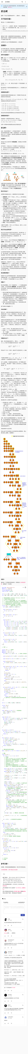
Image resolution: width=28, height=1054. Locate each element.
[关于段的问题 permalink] (10, 19)
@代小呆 (18, 877)
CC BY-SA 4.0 (17, 891)
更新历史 (5, 886)
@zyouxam (18, 879)
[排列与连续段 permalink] (9, 55)
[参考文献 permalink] (7, 864)
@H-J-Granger (6, 880)
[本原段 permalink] (5, 139)
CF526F (13, 987)
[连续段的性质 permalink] (9, 115)
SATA (24, 891)
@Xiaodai (22, 877)
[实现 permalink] (4, 579)
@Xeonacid (10, 882)
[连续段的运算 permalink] (9, 92)
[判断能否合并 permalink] (7, 338)
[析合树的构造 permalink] (9, 273)
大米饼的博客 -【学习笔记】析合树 (9, 869)
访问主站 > (10, 7)
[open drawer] (2, 1)
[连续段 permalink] (6, 45)
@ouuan (20, 880)
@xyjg (15, 880)
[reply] (23, 919)
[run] (23, 587)
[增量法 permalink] (4, 282)
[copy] (25, 587)
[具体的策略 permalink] (6, 309)
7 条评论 (5, 902)
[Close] (26, 6)
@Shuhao (5, 879)
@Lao (12, 880)
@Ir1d (10, 877)
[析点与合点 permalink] (7, 191)
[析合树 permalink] (6, 128)
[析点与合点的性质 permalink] (11, 229)
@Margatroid (11, 879)
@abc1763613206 (18, 882)
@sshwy (5, 882)
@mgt (13, 877)
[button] (4, 874)
